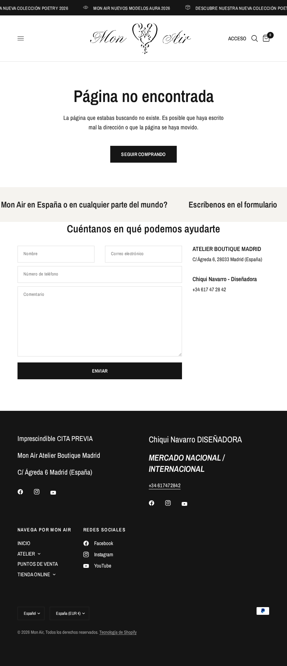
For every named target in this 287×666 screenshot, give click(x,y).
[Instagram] (41, 492)
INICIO (24, 543)
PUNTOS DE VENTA (38, 564)
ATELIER (26, 553)
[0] (265, 38)
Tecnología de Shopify (117, 632)
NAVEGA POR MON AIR (44, 529)
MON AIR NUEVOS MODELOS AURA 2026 (129, 8)
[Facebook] (25, 492)
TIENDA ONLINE (34, 574)
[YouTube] (58, 492)
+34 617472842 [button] (165, 485)
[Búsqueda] (254, 38)
